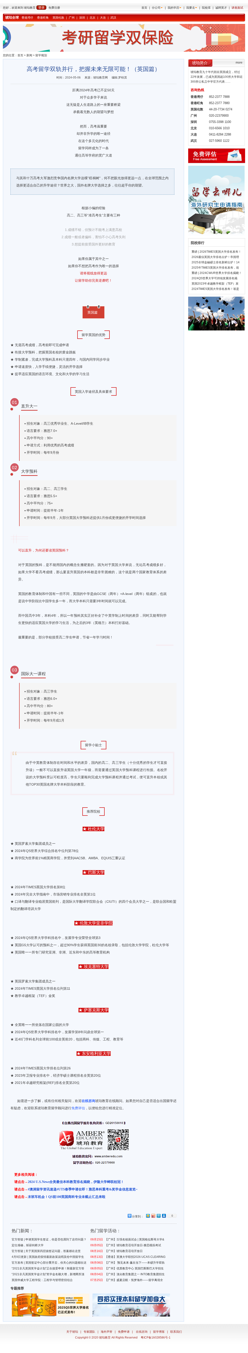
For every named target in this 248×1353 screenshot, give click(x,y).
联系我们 (176, 1331)
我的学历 (173, 7)
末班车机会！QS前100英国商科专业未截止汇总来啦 (66, 1197)
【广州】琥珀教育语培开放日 (124, 1251)
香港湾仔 (27, 17)
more (239, 62)
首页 (144, 7)
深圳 (82, 17)
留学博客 (159, 1331)
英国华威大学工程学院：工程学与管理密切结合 (42, 1280)
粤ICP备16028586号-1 (155, 1337)
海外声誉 (106, 1331)
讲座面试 (237, 7)
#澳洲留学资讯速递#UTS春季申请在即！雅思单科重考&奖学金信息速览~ (82, 1189)
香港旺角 (43, 17)
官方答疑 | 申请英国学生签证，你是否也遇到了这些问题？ (49, 1239)
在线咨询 (141, 1331)
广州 (72, 17)
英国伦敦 (58, 17)
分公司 (156, 7)
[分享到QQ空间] (147, 1216)
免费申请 (124, 1331)
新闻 (29, 55)
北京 (92, 17)
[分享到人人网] (163, 1216)
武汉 (113, 17)
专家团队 (89, 1331)
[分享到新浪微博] (153, 1216)
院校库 (206, 7)
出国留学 (166, 1101)
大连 (103, 17)
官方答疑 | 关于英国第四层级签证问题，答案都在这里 (46, 1251)
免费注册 (54, 7)
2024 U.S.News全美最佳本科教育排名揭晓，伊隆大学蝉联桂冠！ (76, 1182)
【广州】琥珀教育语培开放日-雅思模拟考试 (133, 1245)
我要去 (190, 7)
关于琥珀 (72, 1331)
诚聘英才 (221, 7)
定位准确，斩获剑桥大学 (28, 1245)
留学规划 (41, 55)
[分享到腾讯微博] (158, 1216)
